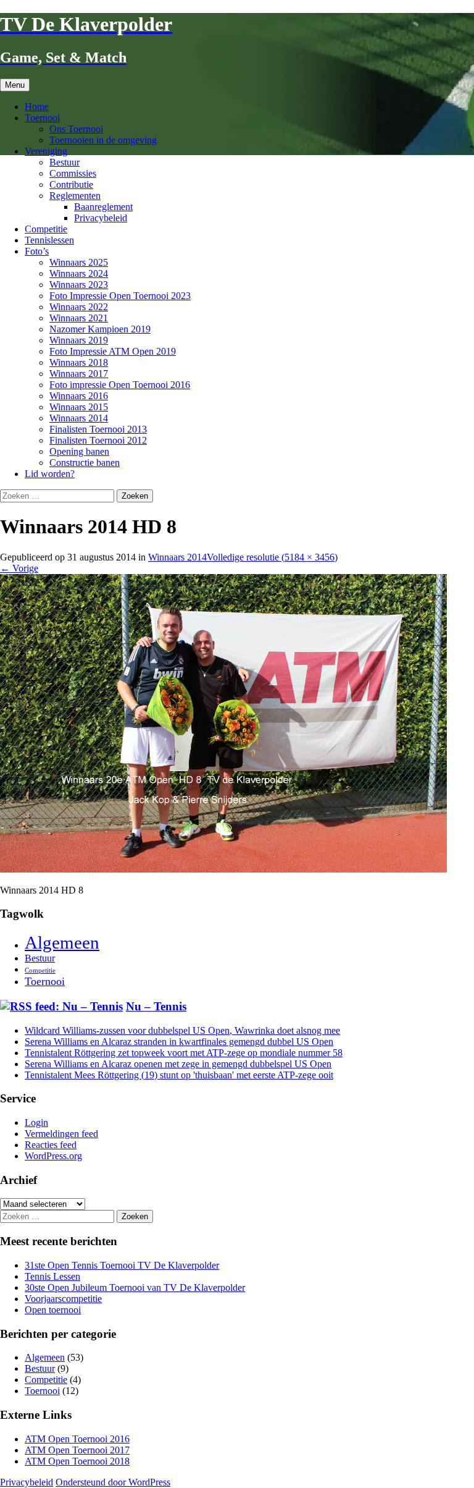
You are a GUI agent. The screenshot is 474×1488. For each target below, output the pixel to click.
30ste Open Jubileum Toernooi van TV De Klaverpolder (135, 1287)
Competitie (46, 229)
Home (37, 106)
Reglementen (75, 195)
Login (36, 1122)
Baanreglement (103, 206)
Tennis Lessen (52, 1276)
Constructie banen (84, 462)
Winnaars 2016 (78, 396)
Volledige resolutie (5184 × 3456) (272, 557)
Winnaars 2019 (78, 340)
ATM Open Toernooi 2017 (77, 1450)
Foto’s (37, 251)
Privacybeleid (100, 218)
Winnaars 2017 (78, 373)
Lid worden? (50, 473)
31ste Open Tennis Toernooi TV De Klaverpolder (122, 1265)
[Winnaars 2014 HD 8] (223, 869)
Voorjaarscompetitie (63, 1298)
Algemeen (62, 942)
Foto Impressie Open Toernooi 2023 (120, 295)
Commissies (72, 173)
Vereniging (46, 151)
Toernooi (42, 117)
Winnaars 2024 (78, 273)
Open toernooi (53, 1309)
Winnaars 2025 (78, 262)
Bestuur (64, 162)
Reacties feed (51, 1144)
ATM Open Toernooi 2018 (77, 1461)
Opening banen (79, 451)
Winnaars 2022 (78, 307)
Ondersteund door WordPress (113, 1482)
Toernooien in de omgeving (103, 140)
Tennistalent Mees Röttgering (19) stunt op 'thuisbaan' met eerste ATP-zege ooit (179, 1075)
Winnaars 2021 (78, 318)
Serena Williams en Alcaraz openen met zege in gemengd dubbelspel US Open (178, 1064)
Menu (15, 85)
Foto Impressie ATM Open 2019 (112, 351)
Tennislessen (49, 240)
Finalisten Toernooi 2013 (98, 429)
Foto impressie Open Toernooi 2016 (119, 384)
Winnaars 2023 (78, 284)
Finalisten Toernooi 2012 (98, 440)
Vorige (19, 568)
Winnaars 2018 (78, 362)
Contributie (71, 184)
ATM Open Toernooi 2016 (77, 1439)
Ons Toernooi (76, 129)
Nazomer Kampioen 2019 (100, 329)
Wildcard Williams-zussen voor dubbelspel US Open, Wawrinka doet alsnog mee (182, 1030)
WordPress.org (53, 1156)
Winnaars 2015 (78, 407)
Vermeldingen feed (61, 1133)
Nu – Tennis (156, 1006)
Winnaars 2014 (78, 418)
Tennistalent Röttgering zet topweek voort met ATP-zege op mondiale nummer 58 (184, 1052)
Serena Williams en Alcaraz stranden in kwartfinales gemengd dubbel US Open (179, 1041)
